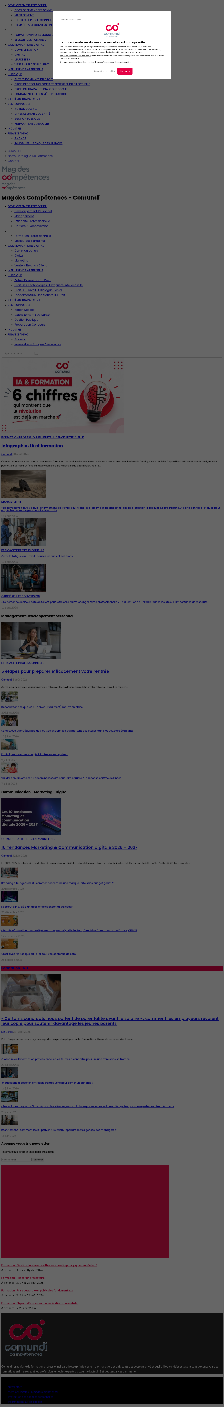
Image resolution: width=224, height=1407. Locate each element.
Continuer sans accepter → (71, 19)
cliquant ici (125, 62)
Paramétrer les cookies (104, 71)
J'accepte (125, 71)
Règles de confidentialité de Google (75, 55)
